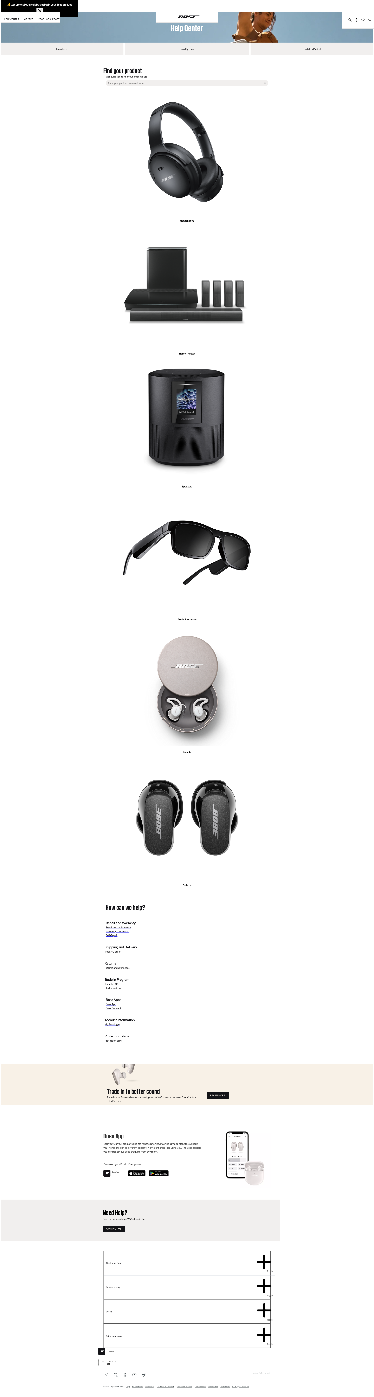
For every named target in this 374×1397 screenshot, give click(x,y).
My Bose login (112, 1024)
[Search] (350, 19)
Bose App (111, 1004)
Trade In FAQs (112, 984)
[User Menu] (356, 19)
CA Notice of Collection (165, 1387)
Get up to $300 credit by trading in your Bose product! (41, 4)
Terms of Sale (213, 1387)
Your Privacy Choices (184, 1387)
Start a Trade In (113, 988)
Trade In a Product (312, 49)
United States (258, 1373)
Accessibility (149, 1387)
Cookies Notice (200, 1387)
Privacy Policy (137, 1387)
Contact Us (113, 1228)
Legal (128, 1387)
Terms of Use (225, 1387)
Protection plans (113, 1040)
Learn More (217, 1095)
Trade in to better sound (133, 1091)
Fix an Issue (61, 49)
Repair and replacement (118, 927)
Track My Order (187, 49)
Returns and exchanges (117, 967)
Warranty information (117, 931)
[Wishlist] (363, 19)
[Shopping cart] (369, 19)
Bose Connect (113, 1008)
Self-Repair (111, 935)
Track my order (113, 951)
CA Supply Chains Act (240, 1387)
